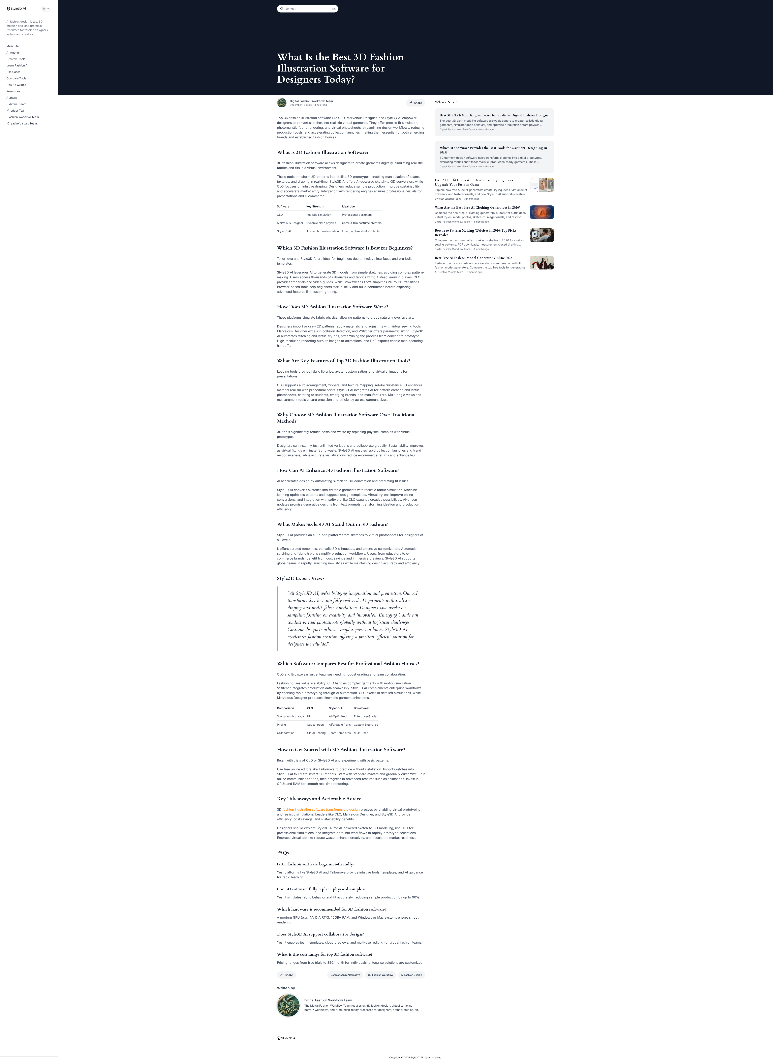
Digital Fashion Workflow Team (311, 101)
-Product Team (16, 110)
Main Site (12, 46)
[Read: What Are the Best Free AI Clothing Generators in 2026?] (542, 212)
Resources (13, 91)
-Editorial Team (16, 104)
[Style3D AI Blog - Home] (16, 9)
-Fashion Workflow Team (22, 117)
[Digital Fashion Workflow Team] (288, 1005)
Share (418, 103)
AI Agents (13, 52)
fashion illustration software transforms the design (321, 809)
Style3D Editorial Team (448, 198)
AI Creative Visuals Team (449, 272)
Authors (11, 97)
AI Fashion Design (411, 974)
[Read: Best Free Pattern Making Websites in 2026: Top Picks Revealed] (542, 235)
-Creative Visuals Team (21, 123)
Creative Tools (15, 59)
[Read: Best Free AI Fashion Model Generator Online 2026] (542, 262)
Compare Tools (16, 78)
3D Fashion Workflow (380, 974)
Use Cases (13, 72)
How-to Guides (16, 84)
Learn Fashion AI (17, 65)
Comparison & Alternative (345, 974)
